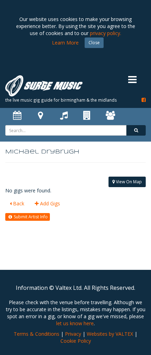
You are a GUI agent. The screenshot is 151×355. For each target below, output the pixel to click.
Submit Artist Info (30, 217)
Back (18, 203)
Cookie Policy (75, 340)
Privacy (73, 333)
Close (94, 43)
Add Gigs (49, 203)
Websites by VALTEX (110, 333)
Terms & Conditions (36, 333)
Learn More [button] (65, 42)
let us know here (75, 323)
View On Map (128, 182)
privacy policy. (105, 33)
